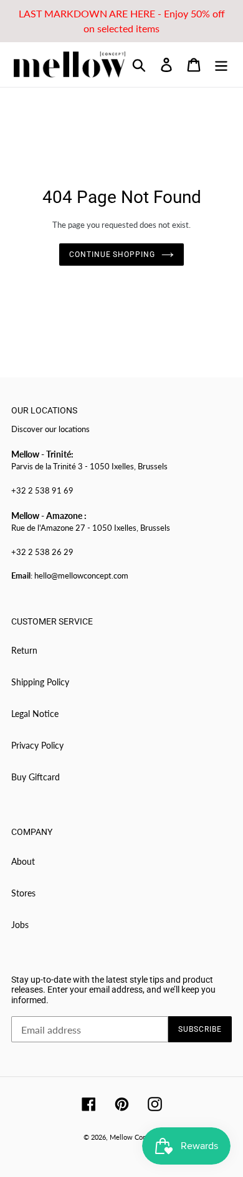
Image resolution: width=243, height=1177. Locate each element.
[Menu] (221, 64)
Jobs (20, 924)
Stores (23, 893)
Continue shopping (112, 254)
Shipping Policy (40, 682)
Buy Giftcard (35, 777)
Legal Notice (35, 713)
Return (24, 650)
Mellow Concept (135, 1137)
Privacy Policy (37, 745)
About (23, 861)
